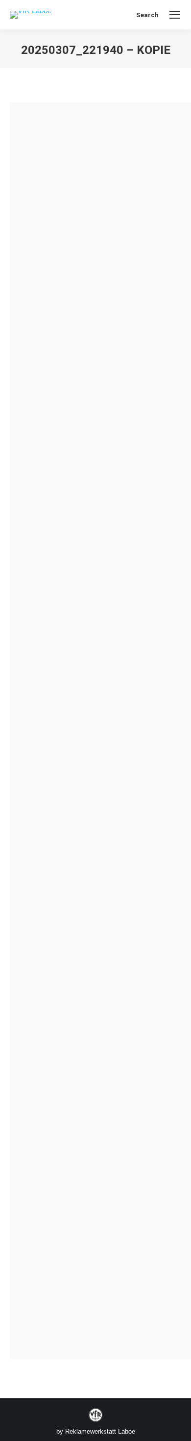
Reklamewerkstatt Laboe (100, 1431)
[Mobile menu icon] (174, 14)
